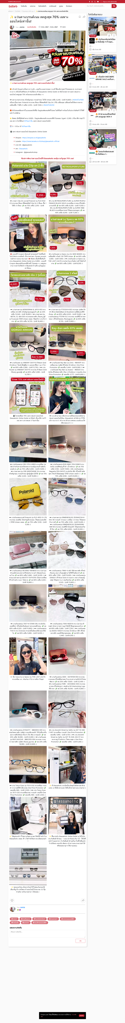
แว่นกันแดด (26, 919)
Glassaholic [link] (23, 149)
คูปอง (61, 6)
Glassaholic (40, 919)
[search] (114, 6)
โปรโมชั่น (16, 922)
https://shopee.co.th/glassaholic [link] (34, 138)
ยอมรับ (81, 1015)
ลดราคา (26, 922)
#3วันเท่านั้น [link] (28, 121)
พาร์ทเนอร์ (52, 6)
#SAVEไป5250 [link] (49, 105)
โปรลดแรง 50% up (27, 11)
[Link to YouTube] (98, 2)
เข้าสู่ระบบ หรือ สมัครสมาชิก (110, 2)
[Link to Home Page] (13, 6)
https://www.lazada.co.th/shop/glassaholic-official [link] (40, 141)
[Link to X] (95, 2)
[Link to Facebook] (89, 2)
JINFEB (21, 27)
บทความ (32, 6)
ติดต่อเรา (69, 6)
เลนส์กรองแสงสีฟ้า (40, 922)
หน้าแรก (10, 11)
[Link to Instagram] (92, 2)
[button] (84, 16)
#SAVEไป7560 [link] (78, 100)
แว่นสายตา (53, 919)
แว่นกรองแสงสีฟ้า (68, 919)
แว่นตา (15, 919)
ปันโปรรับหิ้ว (42, 6)
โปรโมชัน (24, 6)
